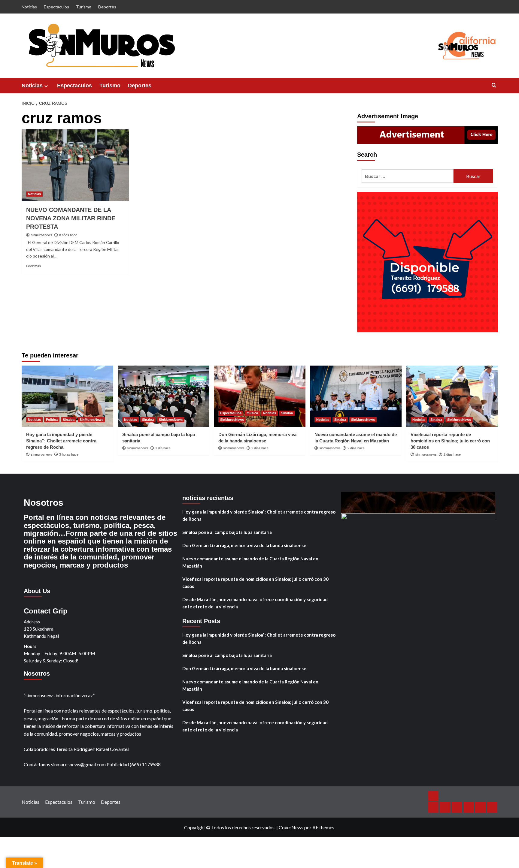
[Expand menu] (46, 86)
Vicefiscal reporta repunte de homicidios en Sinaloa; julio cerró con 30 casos (450, 441)
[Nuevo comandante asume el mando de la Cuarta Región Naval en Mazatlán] (356, 396)
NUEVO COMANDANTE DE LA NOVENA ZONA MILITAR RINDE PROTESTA (70, 218)
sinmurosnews (41, 235)
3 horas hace (68, 454)
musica (252, 413)
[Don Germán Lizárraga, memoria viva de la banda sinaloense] (259, 396)
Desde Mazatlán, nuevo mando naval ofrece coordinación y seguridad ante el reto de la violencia (255, 603)
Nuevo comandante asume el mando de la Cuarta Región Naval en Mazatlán (250, 562)
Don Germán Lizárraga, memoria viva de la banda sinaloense (244, 545)
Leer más (33, 266)
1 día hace (163, 448)
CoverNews (291, 827)
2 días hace (260, 448)
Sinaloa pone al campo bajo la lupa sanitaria (227, 532)
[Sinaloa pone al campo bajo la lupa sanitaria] (163, 396)
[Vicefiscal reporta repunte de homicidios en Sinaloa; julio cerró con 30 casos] (452, 396)
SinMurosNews (91, 419)
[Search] (494, 85)
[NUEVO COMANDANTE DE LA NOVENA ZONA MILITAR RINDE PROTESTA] (75, 165)
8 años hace (68, 235)
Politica (52, 419)
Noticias (29, 6)
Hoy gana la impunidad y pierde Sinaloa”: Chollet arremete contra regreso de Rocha (61, 441)
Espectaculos (56, 6)
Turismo (83, 6)
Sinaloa (68, 419)
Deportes (107, 6)
